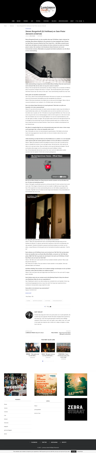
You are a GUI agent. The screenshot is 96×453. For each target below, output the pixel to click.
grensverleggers (8, 430)
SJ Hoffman (47, 300)
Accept (73, 451)
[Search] (83, 21)
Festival (38, 21)
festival (5, 419)
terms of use (37, 413)
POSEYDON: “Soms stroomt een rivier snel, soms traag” (63, 356)
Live (32, 21)
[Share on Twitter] (48, 306)
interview (6, 422)
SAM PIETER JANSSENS (37, 300)
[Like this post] (45, 306)
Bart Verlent (32, 36)
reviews (6, 411)
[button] (27, 352)
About (72, 21)
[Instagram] (79, 21)
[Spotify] (81, 21)
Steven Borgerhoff (57, 300)
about (5, 433)
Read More (80, 451)
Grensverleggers (63, 21)
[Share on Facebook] (47, 306)
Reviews (26, 21)
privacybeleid (37, 409)
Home (13, 21)
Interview (46, 21)
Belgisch (54, 21)
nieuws (18, 21)
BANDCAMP (28, 293)
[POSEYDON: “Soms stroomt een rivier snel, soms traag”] (63, 347)
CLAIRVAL (28, 300)
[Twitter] (77, 21)
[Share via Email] (50, 306)
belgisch (6, 426)
